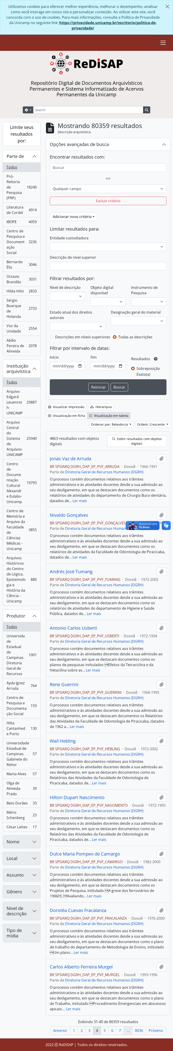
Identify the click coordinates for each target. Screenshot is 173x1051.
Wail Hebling (63, 741)
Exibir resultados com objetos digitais (139, 441)
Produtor (16, 616)
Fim (94, 357)
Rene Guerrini (64, 684)
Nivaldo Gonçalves (69, 515)
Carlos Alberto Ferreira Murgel (81, 967)
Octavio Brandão (21, 279)
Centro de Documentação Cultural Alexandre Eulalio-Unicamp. (21, 482)
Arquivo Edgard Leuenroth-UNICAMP (21, 402)
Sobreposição (148, 368)
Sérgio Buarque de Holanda (21, 308)
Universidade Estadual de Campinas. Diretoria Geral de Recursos (21, 654)
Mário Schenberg (21, 815)
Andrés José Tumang (71, 571)
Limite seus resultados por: (22, 134)
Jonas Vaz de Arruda (70, 458)
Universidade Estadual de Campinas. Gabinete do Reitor (21, 754)
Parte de (15, 156)
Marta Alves (21, 775)
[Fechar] (167, 6)
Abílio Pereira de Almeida (21, 346)
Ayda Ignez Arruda (21, 685)
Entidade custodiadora (69, 238)
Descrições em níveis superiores (82, 337)
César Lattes (21, 827)
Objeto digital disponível (102, 290)
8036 (139, 1030)
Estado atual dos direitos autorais (71, 315)
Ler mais (80, 500)
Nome (13, 842)
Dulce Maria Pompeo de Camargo (85, 854)
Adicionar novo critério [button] (72, 216)
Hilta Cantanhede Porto (21, 728)
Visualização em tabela (110, 415)
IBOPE (21, 223)
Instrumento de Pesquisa (144, 290)
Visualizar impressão (68, 407)
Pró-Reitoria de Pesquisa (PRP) (21, 187)
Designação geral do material (136, 312)
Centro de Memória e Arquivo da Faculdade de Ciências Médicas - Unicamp (21, 529)
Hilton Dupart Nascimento (77, 797)
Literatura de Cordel (21, 210)
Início (54, 357)
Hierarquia (103, 407)
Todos (12, 167)
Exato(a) (143, 374)
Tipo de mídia (14, 933)
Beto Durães (21, 804)
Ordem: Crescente (151, 424)
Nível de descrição (17, 911)
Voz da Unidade (21, 328)
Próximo (156, 1030)
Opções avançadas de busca (79, 144)
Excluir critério (108, 200)
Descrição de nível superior (73, 257)
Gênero (14, 892)
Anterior (60, 1030)
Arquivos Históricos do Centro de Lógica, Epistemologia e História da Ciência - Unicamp (21, 579)
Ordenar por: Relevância (110, 424)
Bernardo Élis (21, 264)
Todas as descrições (135, 337)
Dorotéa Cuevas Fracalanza (78, 910)
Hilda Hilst (21, 292)
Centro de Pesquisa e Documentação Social (21, 242)
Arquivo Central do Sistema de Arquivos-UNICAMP (21, 438)
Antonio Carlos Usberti (73, 628)
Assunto (15, 875)
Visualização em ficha (68, 415)
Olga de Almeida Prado (21, 788)
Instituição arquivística (18, 368)
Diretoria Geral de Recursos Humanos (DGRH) (104, 471)
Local (12, 858)
